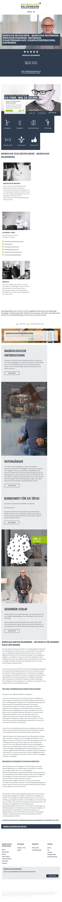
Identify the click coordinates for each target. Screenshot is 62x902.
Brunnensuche (5, 861)
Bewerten (4, 854)
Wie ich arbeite (35, 847)
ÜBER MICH (35, 844)
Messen (3, 849)
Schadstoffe (4, 863)
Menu (30, 12)
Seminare (19, 850)
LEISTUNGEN (20, 844)
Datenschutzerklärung (52, 856)
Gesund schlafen (5, 852)
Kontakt (50, 844)
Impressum (49, 852)
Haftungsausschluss (51, 854)
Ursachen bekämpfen (6, 858)
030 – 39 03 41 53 (33, 62)
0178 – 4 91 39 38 (32, 63)
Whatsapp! (32, 73)
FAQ (48, 850)
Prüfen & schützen (6, 856)
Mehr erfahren (52, 875)
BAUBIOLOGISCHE (7, 844)
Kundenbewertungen (36, 850)
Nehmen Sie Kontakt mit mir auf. (15, 826)
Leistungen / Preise (21, 847)
